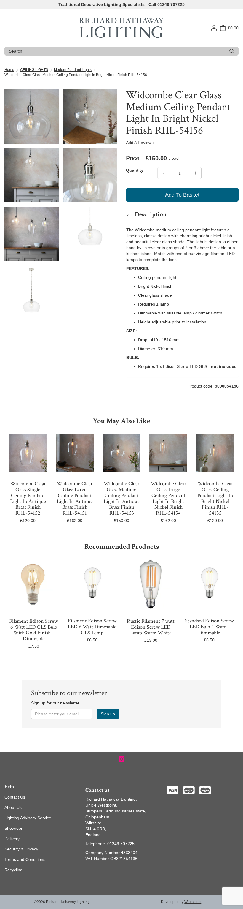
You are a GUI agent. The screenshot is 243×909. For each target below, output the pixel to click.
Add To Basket (182, 195)
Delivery (12, 838)
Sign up (108, 714)
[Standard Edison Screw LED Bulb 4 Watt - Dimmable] (209, 584)
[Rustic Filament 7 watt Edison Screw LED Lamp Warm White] (151, 584)
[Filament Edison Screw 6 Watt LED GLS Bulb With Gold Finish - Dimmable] (34, 584)
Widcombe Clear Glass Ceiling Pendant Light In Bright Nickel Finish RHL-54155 (215, 498)
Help (9, 787)
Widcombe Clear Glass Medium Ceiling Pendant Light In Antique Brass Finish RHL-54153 (122, 498)
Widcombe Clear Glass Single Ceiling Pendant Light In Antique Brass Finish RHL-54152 (28, 498)
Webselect (192, 902)
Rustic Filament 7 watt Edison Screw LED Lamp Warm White (151, 627)
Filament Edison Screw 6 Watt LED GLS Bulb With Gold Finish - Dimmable (33, 630)
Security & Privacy (21, 849)
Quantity (134, 170)
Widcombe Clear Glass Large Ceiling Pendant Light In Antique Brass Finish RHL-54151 (75, 498)
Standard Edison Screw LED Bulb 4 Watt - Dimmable (209, 626)
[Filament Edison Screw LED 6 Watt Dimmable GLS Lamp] (92, 584)
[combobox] (117, 51)
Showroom (14, 828)
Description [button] (150, 214)
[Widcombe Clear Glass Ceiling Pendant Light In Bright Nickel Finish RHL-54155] (215, 453)
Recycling (13, 869)
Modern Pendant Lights (73, 70)
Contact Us (14, 797)
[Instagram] (121, 759)
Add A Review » (140, 142)
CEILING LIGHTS (34, 70)
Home (9, 70)
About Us (13, 807)
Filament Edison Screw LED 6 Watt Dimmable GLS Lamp (92, 626)
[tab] (182, 214)
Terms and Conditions (24, 859)
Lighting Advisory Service (27, 817)
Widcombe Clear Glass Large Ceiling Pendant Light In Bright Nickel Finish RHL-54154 (168, 498)
